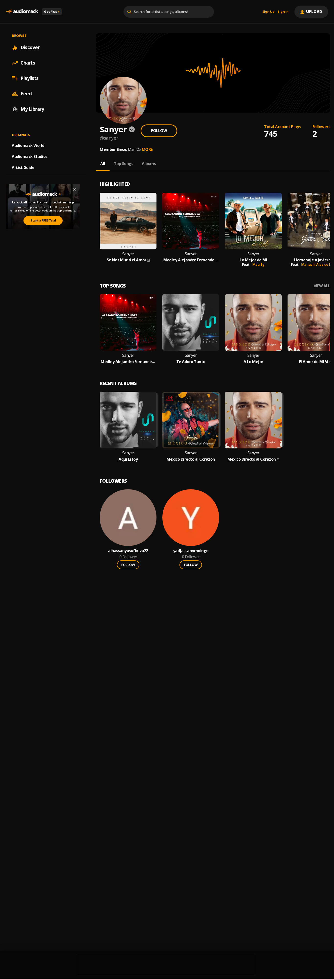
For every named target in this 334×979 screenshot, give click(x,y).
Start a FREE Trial (43, 220)
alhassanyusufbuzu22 (128, 550)
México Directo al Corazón (191, 459)
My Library (32, 109)
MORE (147, 149)
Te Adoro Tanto (190, 361)
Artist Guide (23, 167)
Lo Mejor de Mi (253, 260)
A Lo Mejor (253, 361)
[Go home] (22, 11)
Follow (159, 130)
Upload (314, 11)
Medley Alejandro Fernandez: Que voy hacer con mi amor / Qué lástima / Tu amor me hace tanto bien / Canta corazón (190, 260)
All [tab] (102, 163)
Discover (30, 47)
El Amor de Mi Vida (316, 361)
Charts (28, 63)
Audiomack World (28, 145)
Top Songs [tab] (123, 163)
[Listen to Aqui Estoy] (128, 420)
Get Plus (52, 11)
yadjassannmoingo (191, 550)
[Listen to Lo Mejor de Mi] (253, 221)
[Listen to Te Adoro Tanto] (190, 322)
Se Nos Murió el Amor (126, 260)
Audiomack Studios (29, 156)
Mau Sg (258, 264)
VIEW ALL (322, 286)
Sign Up (268, 12)
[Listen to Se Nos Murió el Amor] (128, 221)
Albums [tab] (149, 163)
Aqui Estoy (128, 459)
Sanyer (128, 253)
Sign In (283, 12)
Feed (26, 93)
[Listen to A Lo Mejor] (253, 322)
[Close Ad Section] (74, 189)
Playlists (30, 78)
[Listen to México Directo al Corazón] (190, 420)
